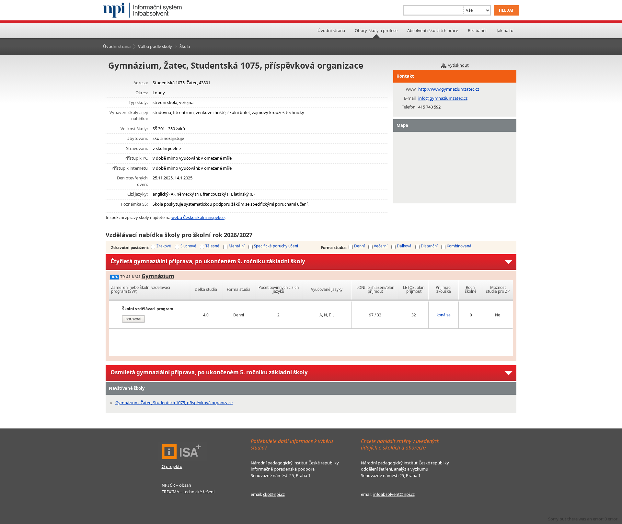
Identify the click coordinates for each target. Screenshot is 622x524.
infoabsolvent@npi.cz (394, 494)
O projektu (172, 466)
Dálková (404, 245)
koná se (444, 315)
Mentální (237, 245)
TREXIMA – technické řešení (188, 492)
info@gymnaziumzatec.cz (442, 98)
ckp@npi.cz (274, 494)
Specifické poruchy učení (276, 245)
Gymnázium (158, 276)
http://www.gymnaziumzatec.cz (448, 89)
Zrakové (163, 245)
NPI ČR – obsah (176, 485)
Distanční (429, 245)
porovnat (133, 319)
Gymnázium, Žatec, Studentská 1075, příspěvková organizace (174, 402)
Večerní (380, 245)
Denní (359, 245)
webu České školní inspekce (198, 217)
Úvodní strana (331, 30)
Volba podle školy (155, 46)
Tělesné (212, 245)
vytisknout (458, 65)
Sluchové (188, 245)
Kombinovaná (459, 245)
